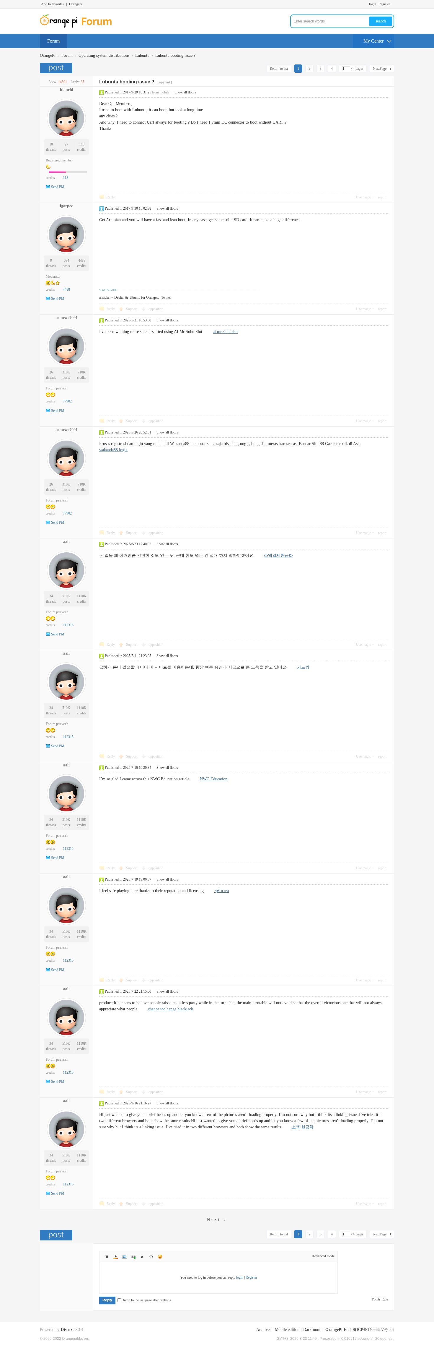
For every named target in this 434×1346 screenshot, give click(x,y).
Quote (142, 1257)
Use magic (363, 197)
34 (51, 596)
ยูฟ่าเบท (221, 891)
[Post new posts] (57, 68)
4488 (81, 260)
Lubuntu (142, 55)
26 (51, 372)
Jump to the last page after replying (147, 1300)
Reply (111, 197)
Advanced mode (323, 1256)
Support (132, 309)
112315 (68, 625)
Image (125, 1257)
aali (66, 541)
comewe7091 (67, 318)
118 (81, 144)
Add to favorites (52, 4)
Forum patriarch (57, 388)
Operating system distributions (104, 55)
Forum (53, 40)
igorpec (66, 206)
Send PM (57, 187)
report (382, 197)
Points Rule (380, 1299)
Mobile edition (287, 1329)
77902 (67, 401)
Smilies (160, 1257)
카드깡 (303, 667)
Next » (217, 1219)
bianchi (66, 90)
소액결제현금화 (278, 555)
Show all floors (185, 92)
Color (116, 1257)
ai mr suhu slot (225, 331)
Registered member (59, 160)
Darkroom (311, 1329)
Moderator (53, 276)
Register (384, 4)
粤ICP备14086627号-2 (372, 1329)
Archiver (263, 1329)
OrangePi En (337, 1329)
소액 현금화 (303, 1127)
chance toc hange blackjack (170, 1009)
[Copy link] (164, 82)
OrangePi (48, 55)
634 (66, 260)
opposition (156, 309)
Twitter (166, 297)
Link (133, 1257)
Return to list (279, 69)
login (372, 4)
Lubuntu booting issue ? (175, 55)
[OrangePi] (79, 27)
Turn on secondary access (392, 4)
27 (66, 144)
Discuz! (67, 1329)
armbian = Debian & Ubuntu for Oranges (128, 297)
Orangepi (75, 4)
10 (51, 144)
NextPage (379, 69)
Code (151, 1257)
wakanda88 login (113, 450)
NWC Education (213, 779)
